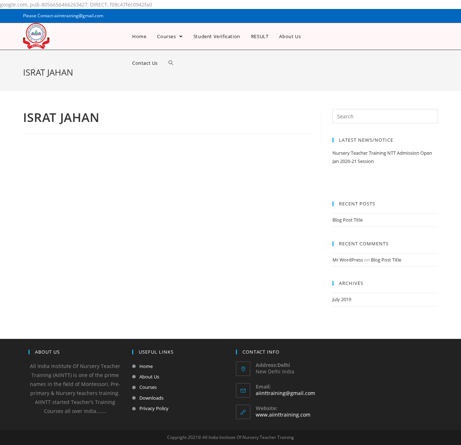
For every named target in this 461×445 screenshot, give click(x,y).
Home (146, 366)
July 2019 (341, 299)
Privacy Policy (154, 408)
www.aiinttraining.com (283, 414)
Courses (148, 387)
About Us (149, 376)
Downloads (151, 398)
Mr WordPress (347, 259)
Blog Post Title (347, 220)
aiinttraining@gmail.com (285, 393)
